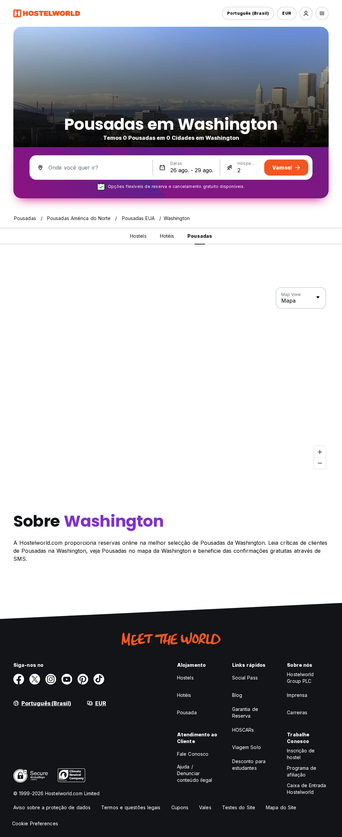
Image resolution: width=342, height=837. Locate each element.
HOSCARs (243, 730)
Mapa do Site (281, 807)
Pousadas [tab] (199, 236)
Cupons (180, 807)
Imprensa (297, 695)
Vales (205, 807)
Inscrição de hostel (301, 754)
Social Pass (245, 678)
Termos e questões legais (130, 807)
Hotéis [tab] (167, 236)
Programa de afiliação (301, 771)
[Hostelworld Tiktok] (99, 679)
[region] (171, 378)
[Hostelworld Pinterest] (82, 679)
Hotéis (184, 695)
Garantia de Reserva (245, 712)
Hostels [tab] (138, 236)
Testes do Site (238, 807)
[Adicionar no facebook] (18, 679)
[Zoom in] (319, 451)
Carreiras (297, 712)
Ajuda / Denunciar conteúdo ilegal (194, 773)
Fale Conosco (192, 754)
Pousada (187, 712)
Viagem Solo (246, 747)
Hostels (185, 678)
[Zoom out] (319, 462)
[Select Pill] (306, 13)
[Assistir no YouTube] (66, 679)
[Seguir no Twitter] (34, 679)
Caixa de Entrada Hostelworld (306, 788)
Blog (237, 695)
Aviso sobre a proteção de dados (52, 807)
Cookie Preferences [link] (35, 823)
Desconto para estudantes (249, 764)
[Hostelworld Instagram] (50, 679)
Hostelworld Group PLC (300, 677)
